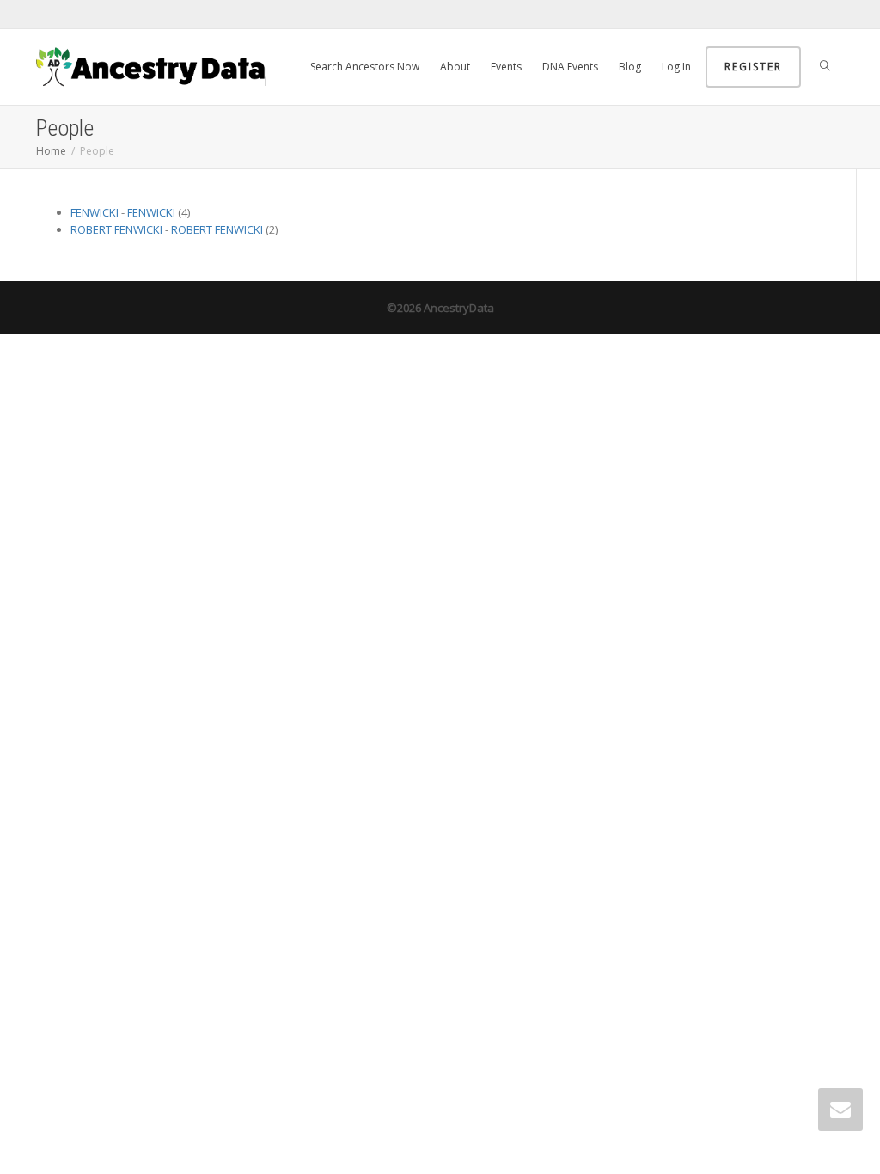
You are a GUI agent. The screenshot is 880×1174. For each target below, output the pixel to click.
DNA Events (570, 66)
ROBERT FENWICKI (116, 229)
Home (51, 151)
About (455, 66)
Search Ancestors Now (364, 66)
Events (506, 66)
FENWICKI (94, 212)
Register (753, 66)
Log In (676, 66)
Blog (630, 66)
